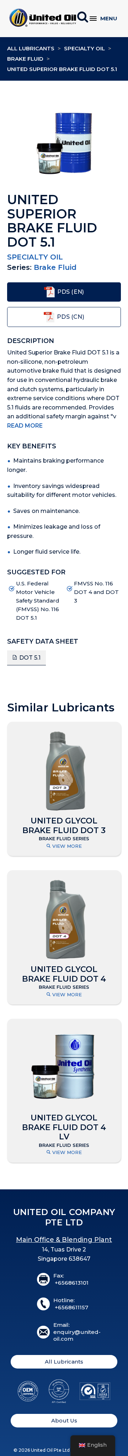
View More (67, 846)
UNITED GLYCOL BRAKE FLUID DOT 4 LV (64, 1127)
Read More (25, 425)
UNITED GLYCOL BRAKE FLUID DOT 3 (64, 825)
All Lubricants (30, 48)
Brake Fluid (25, 58)
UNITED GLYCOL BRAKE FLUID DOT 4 (64, 974)
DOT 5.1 (30, 657)
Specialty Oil (84, 48)
